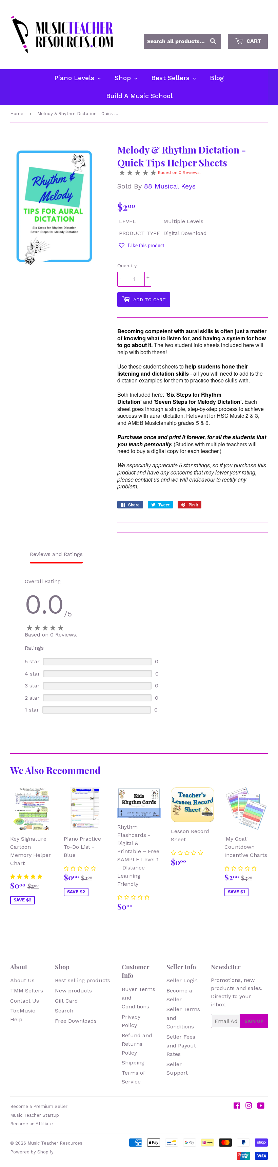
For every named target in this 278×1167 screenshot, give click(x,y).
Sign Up (253, 1021)
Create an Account (247, 25)
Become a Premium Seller (38, 1106)
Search (64, 1010)
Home (16, 113)
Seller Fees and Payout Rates (181, 1045)
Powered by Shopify (32, 1151)
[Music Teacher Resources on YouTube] (260, 1106)
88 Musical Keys (170, 186)
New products (73, 990)
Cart (253, 41)
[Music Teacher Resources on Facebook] (236, 1106)
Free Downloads (76, 1021)
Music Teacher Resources (54, 1143)
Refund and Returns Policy (137, 1044)
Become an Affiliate (31, 1123)
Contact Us (24, 1001)
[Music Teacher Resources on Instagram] (248, 1106)
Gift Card (66, 1001)
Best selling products (82, 980)
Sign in (206, 25)
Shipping (133, 1062)
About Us (22, 980)
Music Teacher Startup (34, 1115)
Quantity (127, 265)
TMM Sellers (26, 990)
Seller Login (182, 980)
